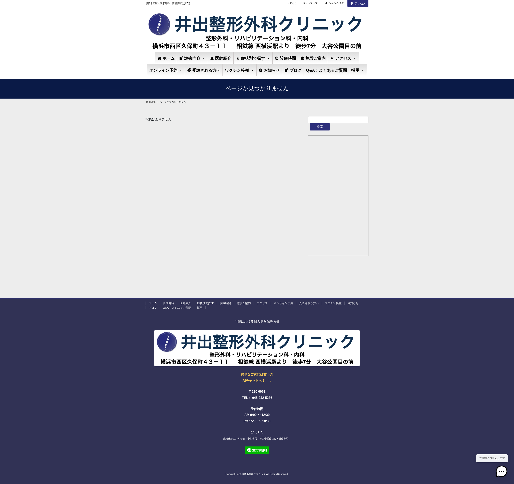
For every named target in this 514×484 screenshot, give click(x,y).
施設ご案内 (316, 58)
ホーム (169, 58)
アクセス (360, 3)
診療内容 (192, 58)
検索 (320, 126)
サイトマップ (310, 3)
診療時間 (288, 58)
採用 (355, 70)
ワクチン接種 (237, 70)
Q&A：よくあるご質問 (326, 70)
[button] (501, 471)
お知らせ (292, 3)
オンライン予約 (163, 70)
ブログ (296, 70)
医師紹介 (223, 58)
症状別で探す (253, 58)
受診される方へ (206, 70)
